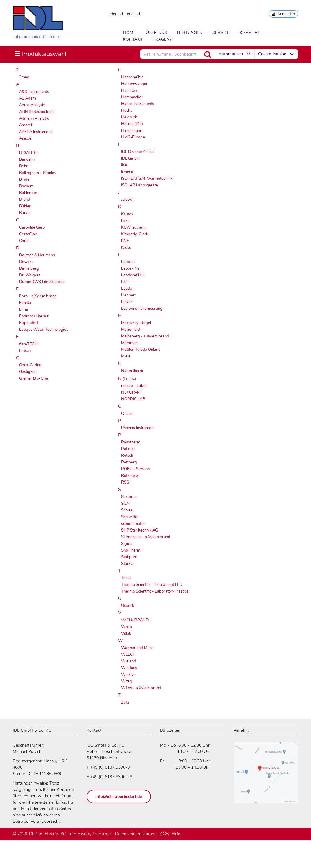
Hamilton (129, 90)
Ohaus (126, 413)
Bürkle (25, 213)
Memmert (129, 343)
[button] (235, 54)
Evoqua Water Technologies (43, 329)
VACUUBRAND (135, 620)
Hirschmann (131, 130)
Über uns (156, 33)
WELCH (128, 654)
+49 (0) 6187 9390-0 (110, 767)
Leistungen (189, 33)
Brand (24, 199)
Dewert (26, 262)
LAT (124, 282)
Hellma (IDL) (132, 124)
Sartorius (129, 497)
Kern (125, 221)
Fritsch (25, 351)
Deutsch (117, 14)
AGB (164, 834)
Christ (24, 241)
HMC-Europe (133, 137)
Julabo (126, 199)
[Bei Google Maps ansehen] (266, 775)
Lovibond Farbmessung (141, 308)
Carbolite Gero (32, 227)
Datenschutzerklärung (136, 834)
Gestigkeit (28, 371)
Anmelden (285, 14)
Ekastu (25, 303)
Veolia (126, 627)
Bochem (26, 186)
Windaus (129, 668)
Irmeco (127, 172)
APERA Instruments (36, 132)
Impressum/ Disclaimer (90, 834)
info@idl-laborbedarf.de (118, 796)
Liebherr (128, 295)
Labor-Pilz (130, 268)
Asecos (25, 138)
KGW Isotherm (134, 227)
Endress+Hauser (34, 316)
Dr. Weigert (29, 275)
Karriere (250, 33)
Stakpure (129, 557)
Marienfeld (130, 329)
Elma (23, 309)
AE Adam (27, 98)
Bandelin (27, 159)
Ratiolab (128, 449)
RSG (125, 482)
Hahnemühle (132, 77)
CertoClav (28, 234)
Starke (127, 563)
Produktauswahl (40, 54)
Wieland (128, 661)
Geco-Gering (30, 365)
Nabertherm (132, 371)
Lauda (126, 288)
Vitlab (126, 633)
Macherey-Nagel (136, 323)
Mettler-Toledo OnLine (140, 349)
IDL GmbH (130, 158)
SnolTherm (130, 550)
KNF (125, 241)
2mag (24, 77)
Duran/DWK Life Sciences (41, 282)
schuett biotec (133, 523)
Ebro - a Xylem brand (38, 296)
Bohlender (28, 193)
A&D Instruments (34, 91)
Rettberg (129, 462)
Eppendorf (28, 323)
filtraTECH (28, 344)
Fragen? (161, 39)
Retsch (127, 455)
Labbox (128, 262)
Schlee (127, 510)
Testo (126, 578)
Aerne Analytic (32, 105)
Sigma (126, 543)
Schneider (130, 517)
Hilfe (176, 834)
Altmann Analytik (34, 118)
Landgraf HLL (133, 275)
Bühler (25, 206)
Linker (126, 302)
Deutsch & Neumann (37, 255)
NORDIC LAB (133, 399)
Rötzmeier (130, 475)
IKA (124, 165)
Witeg (126, 681)
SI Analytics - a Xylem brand (145, 537)
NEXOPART (131, 392)
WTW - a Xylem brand (141, 688)
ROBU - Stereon (135, 469)
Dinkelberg (29, 268)
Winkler (128, 674)
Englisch (134, 14)
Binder (25, 179)
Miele (126, 356)
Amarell (26, 125)
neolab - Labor (134, 385)
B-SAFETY (28, 153)
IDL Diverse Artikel (138, 152)
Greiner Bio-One (33, 378)
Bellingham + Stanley (37, 173)
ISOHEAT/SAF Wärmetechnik (147, 178)
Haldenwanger (134, 84)
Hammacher (132, 97)
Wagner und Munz (137, 648)
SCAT (126, 503)
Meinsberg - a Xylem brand (145, 336)
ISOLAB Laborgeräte (139, 185)
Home (129, 33)
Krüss (126, 247)
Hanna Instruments (137, 104)
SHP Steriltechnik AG (139, 530)
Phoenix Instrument (138, 428)
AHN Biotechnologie (37, 112)
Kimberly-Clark (134, 234)
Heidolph (129, 117)
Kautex (127, 214)
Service (221, 33)
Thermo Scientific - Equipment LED (152, 584)
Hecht (126, 110)
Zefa (125, 702)
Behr (23, 166)
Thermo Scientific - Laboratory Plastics (154, 591)
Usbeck (127, 605)
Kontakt (132, 39)
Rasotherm (130, 442)
